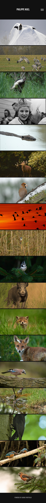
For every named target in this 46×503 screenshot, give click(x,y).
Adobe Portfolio (27, 497)
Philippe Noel (23, 9)
